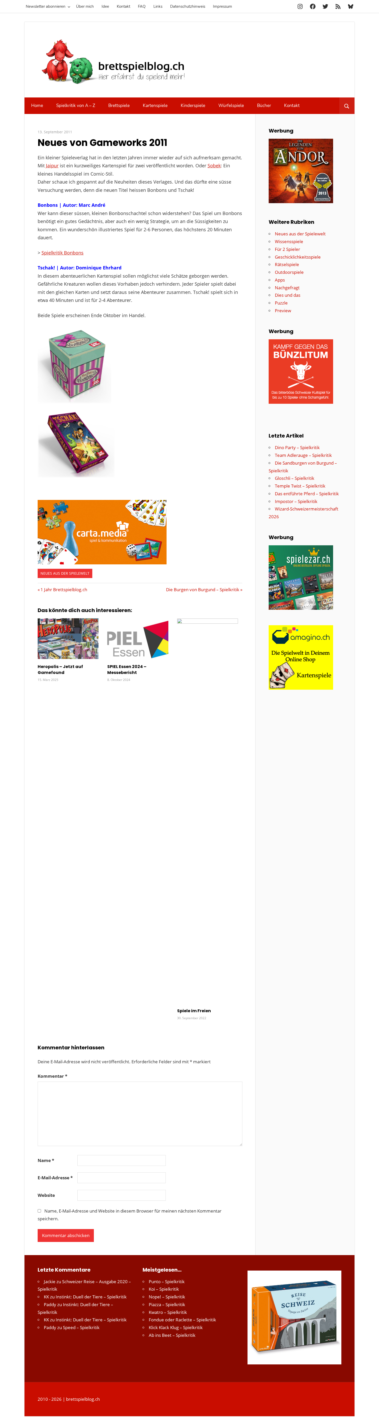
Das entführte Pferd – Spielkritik (307, 494)
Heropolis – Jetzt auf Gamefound (60, 669)
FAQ (142, 6)
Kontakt (123, 6)
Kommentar (52, 1076)
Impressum (222, 6)
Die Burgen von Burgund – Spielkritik (202, 589)
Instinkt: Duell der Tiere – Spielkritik (91, 1297)
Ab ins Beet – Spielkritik (172, 1335)
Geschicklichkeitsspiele (298, 257)
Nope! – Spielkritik (167, 1297)
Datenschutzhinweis (187, 6)
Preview (283, 311)
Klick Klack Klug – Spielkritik (176, 1327)
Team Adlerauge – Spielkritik (303, 455)
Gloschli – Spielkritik (294, 478)
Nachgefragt (287, 288)
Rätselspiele (287, 264)
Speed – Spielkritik (81, 1327)
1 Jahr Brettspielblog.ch (63, 589)
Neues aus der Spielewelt (64, 573)
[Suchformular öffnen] (347, 105)
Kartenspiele (155, 106)
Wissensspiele (289, 241)
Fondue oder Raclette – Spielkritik (182, 1320)
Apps (280, 280)
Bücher (264, 106)
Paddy (50, 1304)
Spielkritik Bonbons (63, 253)
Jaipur (52, 165)
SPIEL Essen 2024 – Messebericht (126, 669)
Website (46, 1195)
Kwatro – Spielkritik (168, 1312)
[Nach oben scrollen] (370, 1416)
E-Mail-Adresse (55, 1178)
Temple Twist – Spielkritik (300, 486)
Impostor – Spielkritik (296, 501)
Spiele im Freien (194, 1011)
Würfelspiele (231, 106)
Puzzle (281, 303)
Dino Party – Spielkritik (297, 447)
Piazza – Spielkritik (167, 1304)
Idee (105, 6)
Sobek (214, 165)
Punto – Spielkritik (167, 1281)
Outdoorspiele (289, 272)
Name (46, 1160)
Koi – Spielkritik (164, 1289)
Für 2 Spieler (287, 249)
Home (37, 106)
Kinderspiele (193, 106)
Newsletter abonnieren (45, 6)
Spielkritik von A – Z (75, 106)
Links (157, 6)
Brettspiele (119, 106)
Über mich (85, 6)
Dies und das (287, 295)
